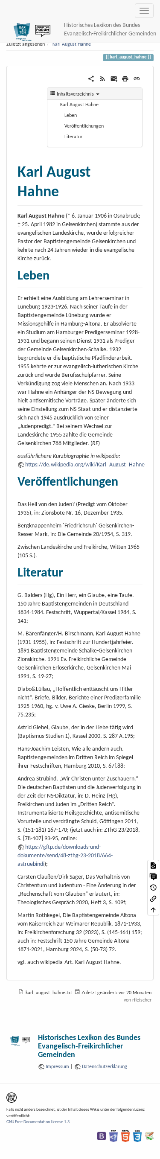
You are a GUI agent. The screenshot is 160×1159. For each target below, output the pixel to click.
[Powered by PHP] (113, 1136)
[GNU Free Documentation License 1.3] (11, 1097)
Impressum (57, 1066)
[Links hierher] (153, 899)
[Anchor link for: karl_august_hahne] (67, 189)
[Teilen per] (91, 79)
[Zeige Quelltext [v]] (153, 865)
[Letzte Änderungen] (102, 79)
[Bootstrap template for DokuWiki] (101, 1136)
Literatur (73, 137)
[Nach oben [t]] (153, 910)
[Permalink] (136, 79)
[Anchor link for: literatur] (69, 571)
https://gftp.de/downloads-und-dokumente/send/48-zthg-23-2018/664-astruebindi (65, 856)
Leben (70, 115)
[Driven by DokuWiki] (149, 1136)
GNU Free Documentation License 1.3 (38, 1122)
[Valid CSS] (137, 1136)
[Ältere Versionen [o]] (153, 887)
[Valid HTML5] (125, 1136)
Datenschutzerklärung (104, 1066)
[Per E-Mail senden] (114, 79)
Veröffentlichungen (84, 126)
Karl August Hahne (71, 44)
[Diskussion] (153, 876)
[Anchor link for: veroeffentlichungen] (124, 480)
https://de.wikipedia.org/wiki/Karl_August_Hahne (85, 465)
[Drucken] (125, 79)
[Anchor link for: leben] (55, 274)
